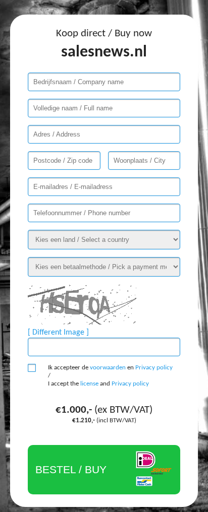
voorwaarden (108, 367)
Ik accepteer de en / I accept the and (110, 375)
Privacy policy (154, 367)
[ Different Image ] (58, 333)
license (89, 383)
